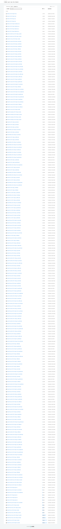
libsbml (16, 2)
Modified (49, 8)
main (11, 2)
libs (14, 2)
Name (8, 8)
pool (9, 2)
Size (43, 8)
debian (5, 2)
